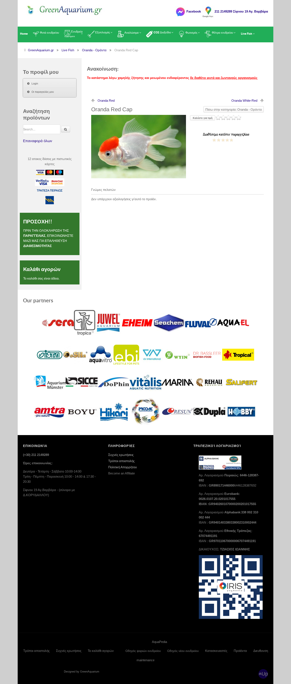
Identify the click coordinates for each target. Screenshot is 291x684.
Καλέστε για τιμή (202, 118)
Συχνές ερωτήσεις (121, 455)
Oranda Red (106, 100)
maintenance (145, 660)
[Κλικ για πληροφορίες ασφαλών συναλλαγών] (42, 182)
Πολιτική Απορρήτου (122, 467)
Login (35, 83)
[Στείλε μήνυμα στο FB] (180, 11)
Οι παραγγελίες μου (43, 91)
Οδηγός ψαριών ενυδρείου (143, 651)
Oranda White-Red (244, 100)
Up (265, 674)
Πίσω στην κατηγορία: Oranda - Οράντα (233, 109)
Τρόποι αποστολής (121, 461)
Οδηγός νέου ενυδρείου (183, 651)
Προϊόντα (240, 651)
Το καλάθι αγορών (101, 651)
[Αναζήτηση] (65, 129)
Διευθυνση (260, 651)
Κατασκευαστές (216, 651)
